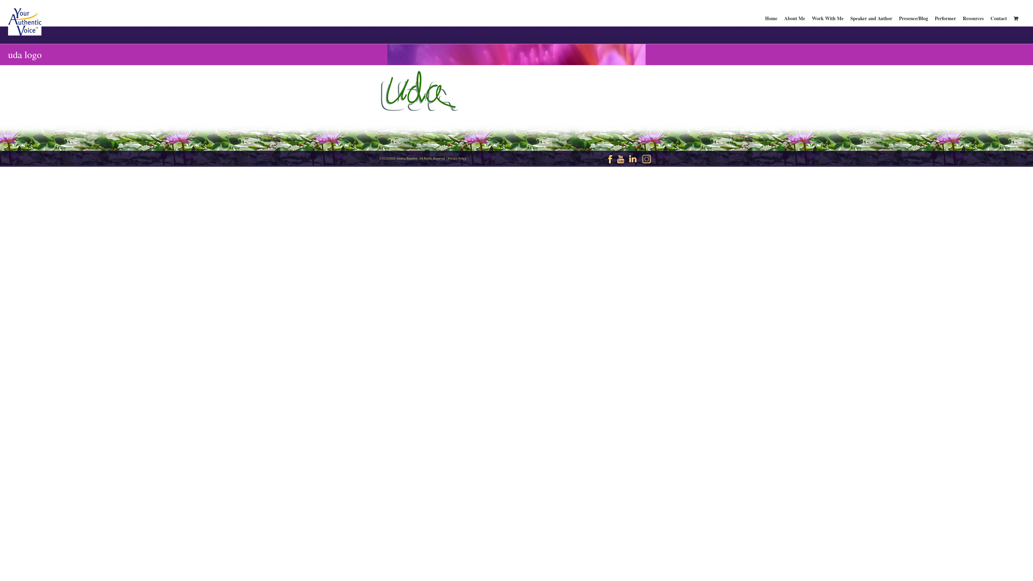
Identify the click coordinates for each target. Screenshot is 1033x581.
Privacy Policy (457, 158)
